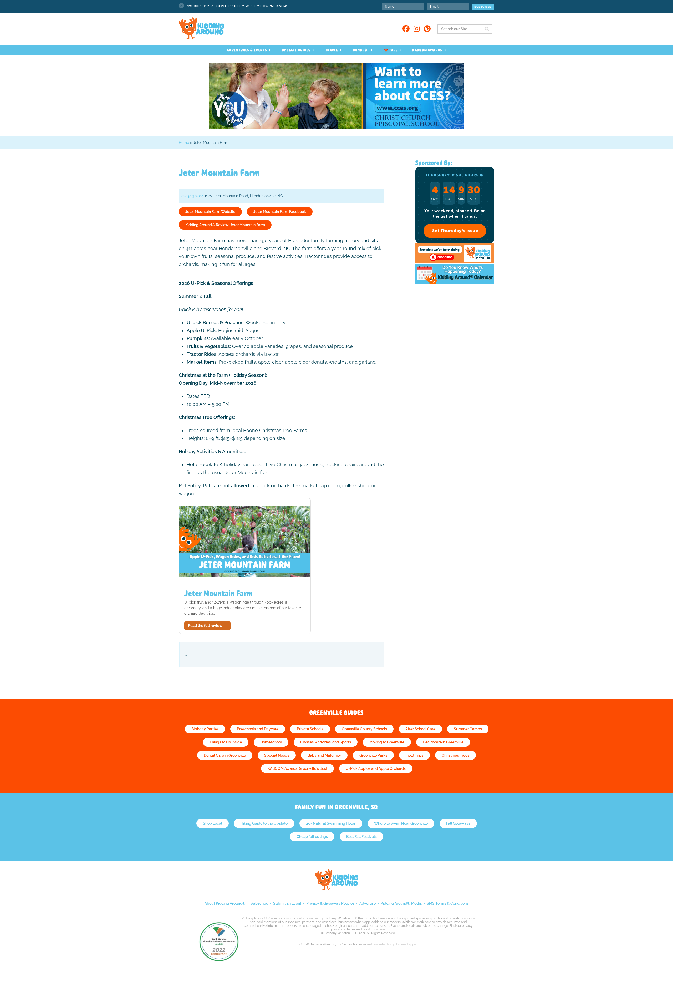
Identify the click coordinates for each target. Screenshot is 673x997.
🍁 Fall (390, 50)
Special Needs (276, 755)
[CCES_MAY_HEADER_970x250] (336, 127)
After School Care (420, 729)
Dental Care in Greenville (225, 755)
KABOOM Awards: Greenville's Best (297, 768)
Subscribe (259, 903)
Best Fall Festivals (361, 836)
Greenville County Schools (364, 729)
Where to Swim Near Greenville (401, 823)
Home (184, 142)
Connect (361, 50)
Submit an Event (287, 903)
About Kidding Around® (225, 903)
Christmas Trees (455, 755)
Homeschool (271, 742)
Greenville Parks (373, 755)
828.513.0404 (192, 196)
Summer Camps (468, 729)
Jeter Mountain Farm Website (210, 212)
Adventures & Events (247, 50)
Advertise (367, 903)
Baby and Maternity (324, 755)
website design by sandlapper (395, 944)
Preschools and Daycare (257, 729)
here (382, 929)
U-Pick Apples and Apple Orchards (376, 768)
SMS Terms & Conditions (447, 903)
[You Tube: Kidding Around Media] (454, 261)
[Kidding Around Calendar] (454, 282)
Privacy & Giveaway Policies (330, 903)
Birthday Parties (204, 729)
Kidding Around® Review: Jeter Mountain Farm (225, 225)
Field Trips (414, 755)
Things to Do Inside (226, 742)
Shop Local (212, 823)
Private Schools (310, 729)
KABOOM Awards (427, 50)
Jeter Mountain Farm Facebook (279, 212)
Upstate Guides (296, 50)
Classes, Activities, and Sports (325, 742)
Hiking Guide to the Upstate (264, 823)
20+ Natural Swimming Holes (331, 823)
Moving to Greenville (386, 742)
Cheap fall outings (312, 836)
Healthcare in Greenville (443, 742)
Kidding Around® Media (401, 903)
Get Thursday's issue (454, 231)
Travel (331, 50)
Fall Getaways (458, 823)
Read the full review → (207, 626)
